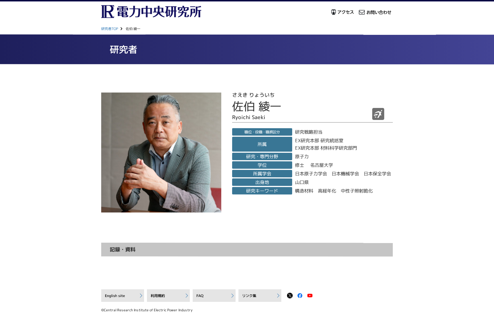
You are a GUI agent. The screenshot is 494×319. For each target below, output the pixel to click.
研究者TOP (109, 28)
